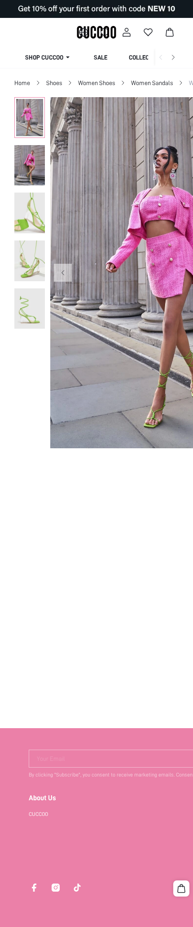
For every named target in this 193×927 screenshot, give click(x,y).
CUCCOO (38, 814)
